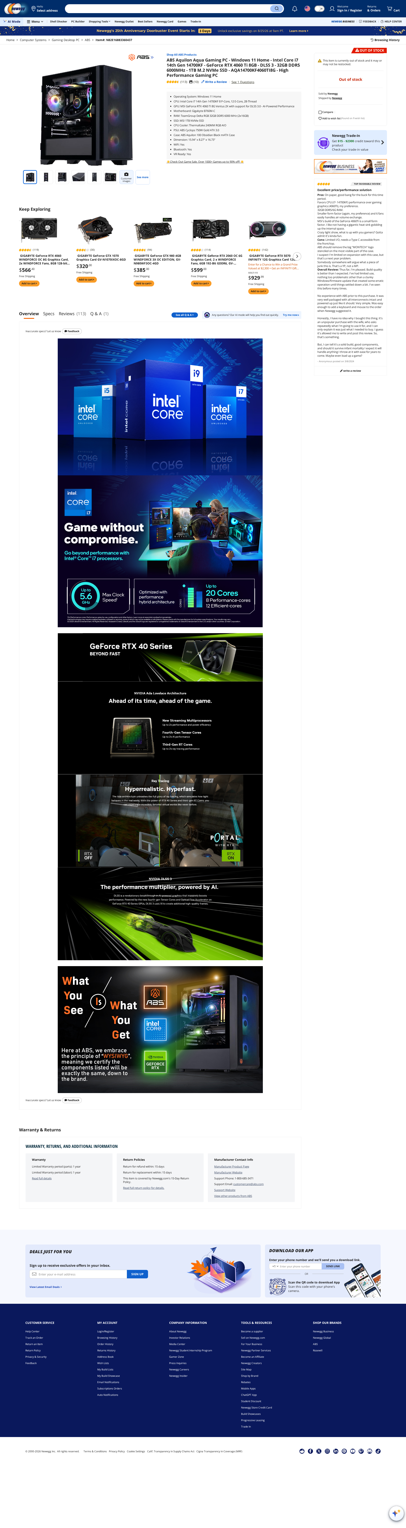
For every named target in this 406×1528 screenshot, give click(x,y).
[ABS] (141, 57)
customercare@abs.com (248, 1184)
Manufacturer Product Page (231, 1166)
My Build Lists (105, 1369)
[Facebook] (310, 1451)
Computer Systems (33, 40)
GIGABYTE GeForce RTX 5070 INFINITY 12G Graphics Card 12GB (272, 257)
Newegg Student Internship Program (190, 1350)
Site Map (246, 1369)
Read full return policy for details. (143, 1188)
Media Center (177, 1344)
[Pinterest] (344, 1451)
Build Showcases (251, 1414)
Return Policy (33, 1350)
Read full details (42, 1178)
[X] (319, 1451)
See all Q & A (184, 315)
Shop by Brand (249, 1376)
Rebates (246, 1382)
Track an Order (34, 1338)
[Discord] (369, 1451)
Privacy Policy (117, 1451)
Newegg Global (322, 1338)
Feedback (73, 331)
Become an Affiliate (252, 1357)
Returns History (106, 1350)
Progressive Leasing (253, 1420)
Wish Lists (103, 1363)
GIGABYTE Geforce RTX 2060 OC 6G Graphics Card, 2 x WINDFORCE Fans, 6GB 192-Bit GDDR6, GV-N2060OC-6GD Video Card (216, 259)
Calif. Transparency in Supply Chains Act (170, 1451)
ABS (87, 40)
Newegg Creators (251, 1363)
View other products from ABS (233, 1196)
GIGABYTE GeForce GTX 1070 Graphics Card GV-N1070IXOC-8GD (101, 257)
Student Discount (251, 1401)
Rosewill (317, 1350)
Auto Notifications (107, 1395)
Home (10, 40)
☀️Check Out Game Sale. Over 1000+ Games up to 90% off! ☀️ (205, 162)
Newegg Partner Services (256, 1350)
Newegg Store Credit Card (256, 1407)
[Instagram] (327, 1451)
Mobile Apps (248, 1388)
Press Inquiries (178, 1363)
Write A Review (352, 371)
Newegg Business (323, 1331)
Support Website (224, 1190)
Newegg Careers (179, 1369)
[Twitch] (361, 1451)
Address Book (105, 1357)
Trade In (246, 1426)
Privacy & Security (36, 1357)
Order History (105, 1344)
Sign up (137, 1274)
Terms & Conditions (95, 1451)
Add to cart (29, 283)
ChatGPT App (249, 1395)
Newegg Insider (178, 1376)
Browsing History (107, 1338)
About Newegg (178, 1331)
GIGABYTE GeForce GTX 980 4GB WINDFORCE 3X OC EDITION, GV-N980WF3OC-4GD (157, 259)
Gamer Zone (176, 1357)
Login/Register (105, 1331)
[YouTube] (353, 1451)
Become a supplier (252, 1331)
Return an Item (34, 1344)
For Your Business (251, 1344)
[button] (45, 9)
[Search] (276, 8)
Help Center (32, 1331)
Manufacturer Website (228, 1172)
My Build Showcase (108, 1376)
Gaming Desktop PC (66, 40)
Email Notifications (108, 1382)
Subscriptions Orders (109, 1388)
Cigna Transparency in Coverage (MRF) (219, 1451)
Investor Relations (179, 1338)
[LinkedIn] (335, 1451)
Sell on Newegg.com (253, 1338)
